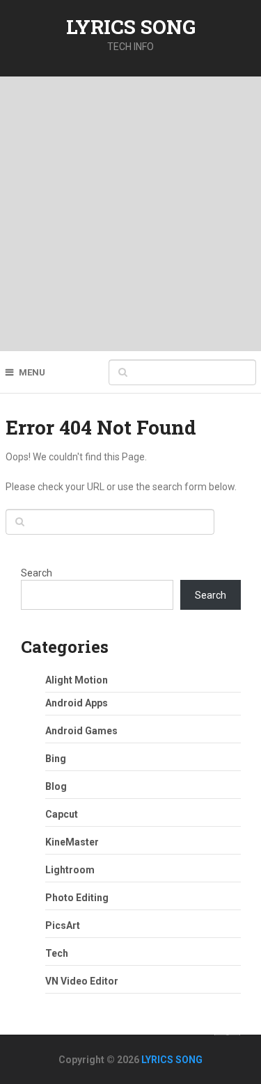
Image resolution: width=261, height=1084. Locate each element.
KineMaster (72, 842)
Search (36, 573)
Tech (56, 953)
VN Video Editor (81, 981)
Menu (32, 372)
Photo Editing (77, 897)
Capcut (61, 814)
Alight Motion (76, 680)
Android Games (81, 730)
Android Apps (76, 703)
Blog (56, 786)
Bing (55, 758)
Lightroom (70, 869)
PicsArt (62, 925)
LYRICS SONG (131, 27)
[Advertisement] (130, 213)
